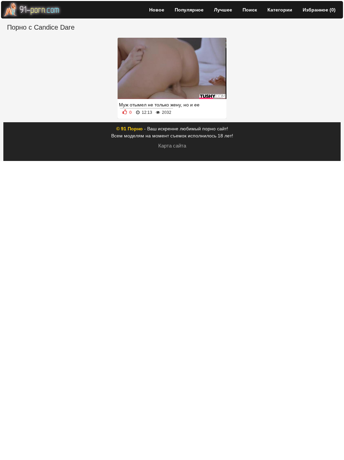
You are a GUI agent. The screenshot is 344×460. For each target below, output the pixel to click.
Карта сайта (172, 146)
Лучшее (223, 9)
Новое (156, 9)
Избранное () (319, 9)
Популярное (189, 9)
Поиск (250, 9)
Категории (279, 9)
